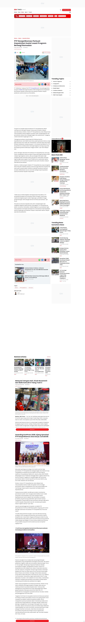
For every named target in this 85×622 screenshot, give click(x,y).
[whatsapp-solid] (39, 84)
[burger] (70, 12)
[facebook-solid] (42, 84)
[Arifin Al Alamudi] (15, 293)
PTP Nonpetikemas (34, 88)
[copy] (48, 84)
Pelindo (21, 89)
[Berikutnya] (50, 364)
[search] (60, 10)
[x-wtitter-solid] (45, 84)
